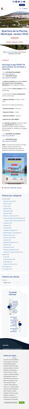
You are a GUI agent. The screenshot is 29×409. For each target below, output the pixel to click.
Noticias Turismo (8, 237)
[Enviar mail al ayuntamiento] (13, 1)
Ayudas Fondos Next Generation (14, 220)
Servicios (5, 245)
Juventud (6, 228)
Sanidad (5, 240)
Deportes (8, 42)
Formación (6, 223)
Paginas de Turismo (8, 264)
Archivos (4, 280)
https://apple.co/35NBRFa (9, 77)
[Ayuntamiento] (2, 9)
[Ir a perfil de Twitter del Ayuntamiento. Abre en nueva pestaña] (19, 1)
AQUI (9, 386)
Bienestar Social (7, 201)
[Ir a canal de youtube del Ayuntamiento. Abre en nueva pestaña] (24, 1)
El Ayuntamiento (7, 259)
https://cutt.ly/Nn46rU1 (8, 74)
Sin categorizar (6, 269)
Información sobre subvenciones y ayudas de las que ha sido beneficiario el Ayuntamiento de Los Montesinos (14, 324)
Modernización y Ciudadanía (11, 232)
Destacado (15, 42)
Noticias (20, 42)
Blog (13, 52)
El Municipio (6, 261)
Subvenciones (7, 247)
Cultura (5, 206)
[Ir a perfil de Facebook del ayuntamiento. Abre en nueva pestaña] (16, 1)
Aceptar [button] (22, 402)
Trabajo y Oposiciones (9, 249)
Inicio (9, 52)
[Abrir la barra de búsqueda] (20, 9)
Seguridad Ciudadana (9, 242)
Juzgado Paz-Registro (9, 230)
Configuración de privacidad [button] (11, 402)
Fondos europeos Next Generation (13, 218)
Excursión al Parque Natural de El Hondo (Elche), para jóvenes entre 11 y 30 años (15, 306)
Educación (6, 213)
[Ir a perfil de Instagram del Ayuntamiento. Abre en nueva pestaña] (21, 1)
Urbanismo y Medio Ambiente (11, 252)
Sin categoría (6, 266)
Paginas (4, 254)
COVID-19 (6, 203)
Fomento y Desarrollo (9, 216)
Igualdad (5, 225)
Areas (5, 257)
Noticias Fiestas (7, 235)
